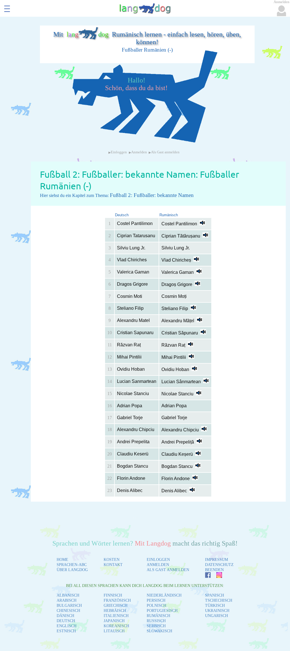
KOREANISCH (116, 626)
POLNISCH (156, 605)
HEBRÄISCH (115, 610)
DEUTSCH (66, 621)
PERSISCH (156, 600)
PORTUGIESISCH (162, 610)
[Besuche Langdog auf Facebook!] (205, 576)
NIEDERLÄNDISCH (164, 595)
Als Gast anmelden (165, 152)
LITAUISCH (114, 631)
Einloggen (119, 152)
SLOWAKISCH (159, 631)
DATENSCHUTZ (219, 565)
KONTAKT (113, 565)
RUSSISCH (156, 621)
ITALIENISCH (116, 616)
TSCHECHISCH (218, 600)
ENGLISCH (66, 626)
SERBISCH (156, 626)
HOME (62, 559)
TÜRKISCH (215, 605)
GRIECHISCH (115, 605)
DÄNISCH (65, 616)
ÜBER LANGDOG (72, 570)
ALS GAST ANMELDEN (168, 570)
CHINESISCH (68, 610)
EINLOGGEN (158, 559)
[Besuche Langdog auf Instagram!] (216, 576)
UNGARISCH (216, 616)
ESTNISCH (66, 631)
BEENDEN (214, 570)
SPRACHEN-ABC (72, 565)
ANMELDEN (158, 565)
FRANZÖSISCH (117, 600)
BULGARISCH (69, 605)
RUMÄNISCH (158, 616)
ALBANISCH (68, 595)
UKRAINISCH (217, 610)
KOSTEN (112, 559)
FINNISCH (113, 595)
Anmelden (139, 152)
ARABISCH (66, 600)
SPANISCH (214, 595)
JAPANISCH (114, 621)
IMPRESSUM (216, 559)
